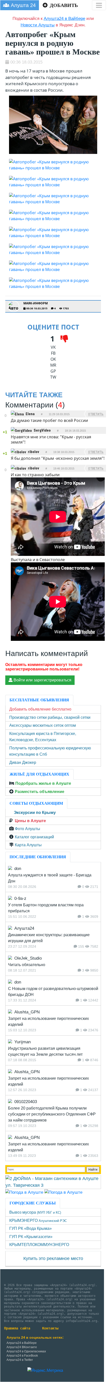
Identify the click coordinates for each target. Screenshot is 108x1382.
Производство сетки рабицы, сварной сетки (49, 717)
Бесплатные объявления (39, 700)
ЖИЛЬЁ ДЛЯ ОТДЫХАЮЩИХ (39, 774)
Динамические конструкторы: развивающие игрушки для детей (49, 938)
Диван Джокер (22, 762)
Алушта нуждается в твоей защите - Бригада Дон (49, 878)
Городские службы (33, 1203)
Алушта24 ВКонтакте (22, 1347)
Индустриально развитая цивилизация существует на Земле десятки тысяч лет (45, 1051)
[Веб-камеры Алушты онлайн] (63, 1192)
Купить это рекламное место (53, 1258)
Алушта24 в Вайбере (22, 1343)
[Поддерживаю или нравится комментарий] (5, 411)
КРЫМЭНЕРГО (38, 1220)
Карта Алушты (28, 845)
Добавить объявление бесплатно (40, 709)
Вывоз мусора (35, 1212)
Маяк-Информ (35, 303)
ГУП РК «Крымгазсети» (30, 1237)
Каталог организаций (34, 837)
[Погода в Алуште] (24, 1192)
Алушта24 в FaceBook (22, 1355)
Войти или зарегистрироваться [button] (42, 680)
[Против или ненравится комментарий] (5, 420)
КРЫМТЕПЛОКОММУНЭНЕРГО (39, 1245)
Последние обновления (38, 857)
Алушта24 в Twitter (20, 1360)
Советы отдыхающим (36, 803)
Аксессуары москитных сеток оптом (42, 725)
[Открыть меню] (99, 5)
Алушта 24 (22, 5)
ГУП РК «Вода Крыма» (30, 1228)
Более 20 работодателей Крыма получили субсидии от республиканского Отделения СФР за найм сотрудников (52, 1114)
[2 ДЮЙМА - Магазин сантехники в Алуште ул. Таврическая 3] (53, 1181)
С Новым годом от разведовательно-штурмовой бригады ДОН (53, 992)
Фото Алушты (27, 829)
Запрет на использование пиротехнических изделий (48, 1021)
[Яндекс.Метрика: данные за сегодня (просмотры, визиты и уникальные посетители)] (45, 1370)
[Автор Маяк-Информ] (13, 306)
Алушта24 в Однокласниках (26, 1351)
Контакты (50, 1328)
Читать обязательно (26, 965)
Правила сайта (17, 1328)
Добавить (63, 5)
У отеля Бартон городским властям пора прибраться (46, 908)
